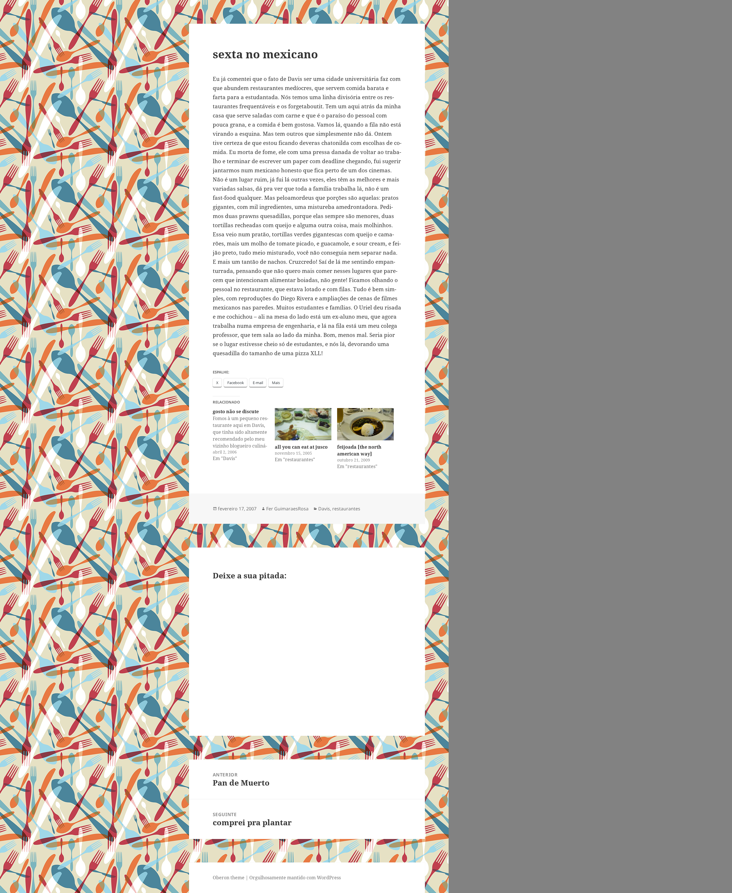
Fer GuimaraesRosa (287, 509)
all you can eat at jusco (301, 447)
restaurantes (346, 509)
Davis (324, 509)
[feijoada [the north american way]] (365, 424)
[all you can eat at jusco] (303, 424)
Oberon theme (228, 877)
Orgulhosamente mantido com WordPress (295, 877)
